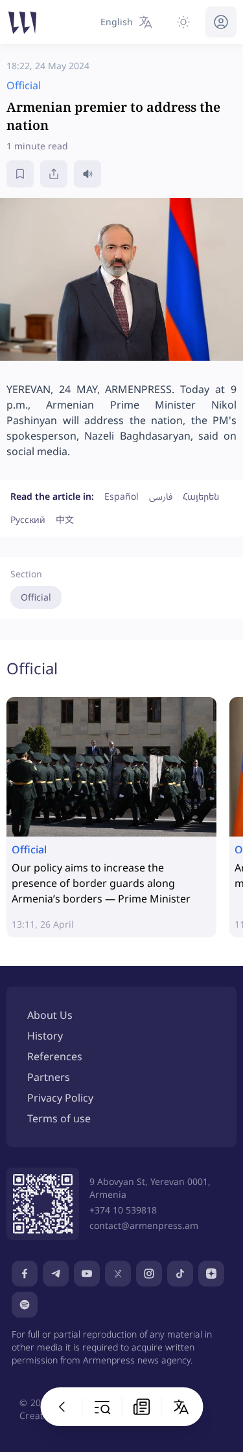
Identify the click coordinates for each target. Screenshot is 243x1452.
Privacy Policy (60, 1098)
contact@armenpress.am (143, 1225)
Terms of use (59, 1118)
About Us (50, 1015)
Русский (27, 519)
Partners (48, 1077)
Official (36, 597)
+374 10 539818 (123, 1210)
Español (121, 496)
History (45, 1036)
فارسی (160, 496)
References (54, 1056)
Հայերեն (201, 496)
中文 (65, 519)
